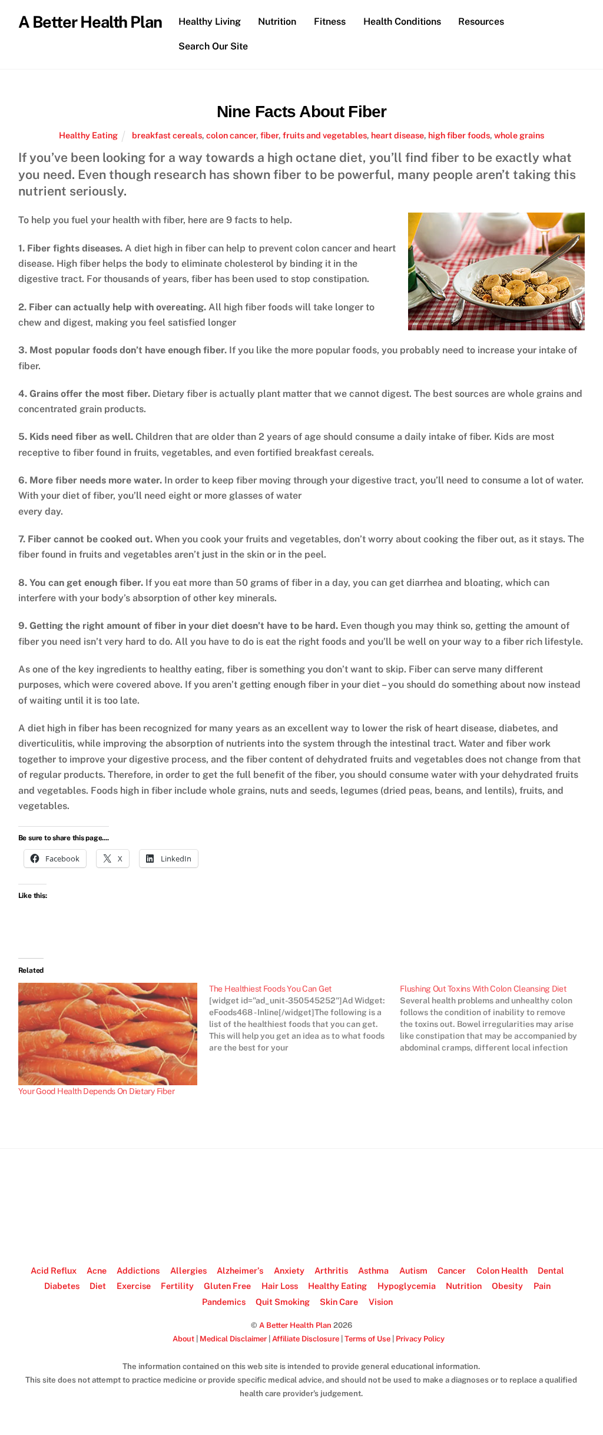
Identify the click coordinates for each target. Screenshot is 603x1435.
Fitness (330, 21)
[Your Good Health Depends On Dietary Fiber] (107, 1034)
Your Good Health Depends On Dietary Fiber (96, 1091)
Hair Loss (279, 1286)
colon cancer (231, 135)
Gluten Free (227, 1286)
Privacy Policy (420, 1338)
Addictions (138, 1270)
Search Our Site (213, 46)
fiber (269, 135)
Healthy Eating (88, 135)
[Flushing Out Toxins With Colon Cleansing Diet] (495, 1018)
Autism (413, 1270)
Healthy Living (209, 21)
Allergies (188, 1270)
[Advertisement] (301, 1207)
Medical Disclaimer (233, 1338)
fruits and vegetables (325, 135)
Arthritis (331, 1270)
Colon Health (502, 1270)
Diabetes (61, 1286)
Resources (481, 21)
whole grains (519, 135)
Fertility (177, 1286)
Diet (98, 1286)
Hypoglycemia (406, 1286)
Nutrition (277, 21)
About (183, 1338)
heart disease (397, 135)
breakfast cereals (167, 135)
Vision (381, 1302)
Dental (551, 1270)
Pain (542, 1286)
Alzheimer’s (240, 1270)
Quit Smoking (283, 1302)
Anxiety (289, 1270)
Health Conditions (402, 21)
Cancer (452, 1270)
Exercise (134, 1286)
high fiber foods (459, 135)
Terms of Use (367, 1338)
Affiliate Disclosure (305, 1338)
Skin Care (339, 1302)
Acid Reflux (54, 1270)
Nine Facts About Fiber (302, 111)
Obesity (507, 1286)
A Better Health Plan (295, 1325)
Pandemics (224, 1302)
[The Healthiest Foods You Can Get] (304, 1018)
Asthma (373, 1270)
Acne (97, 1270)
